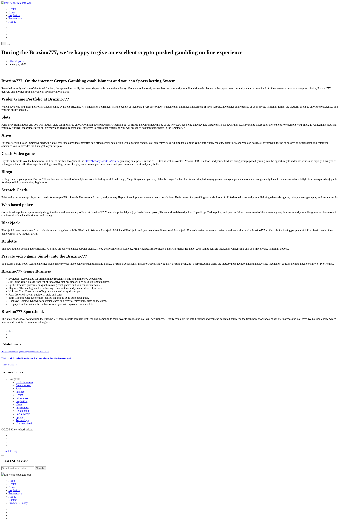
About (12, 21)
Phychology (22, 407)
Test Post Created (8, 365)
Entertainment (23, 385)
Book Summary (24, 382)
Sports (19, 417)
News (11, 12)
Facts (18, 388)
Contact (12, 499)
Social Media (23, 413)
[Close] (2, 455)
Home (11, 480)
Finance (20, 391)
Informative (22, 398)
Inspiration (14, 15)
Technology (15, 18)
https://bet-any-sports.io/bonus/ (102, 160)
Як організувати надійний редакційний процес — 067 (25, 352)
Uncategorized (18, 61)
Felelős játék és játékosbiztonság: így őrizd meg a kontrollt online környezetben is (36, 358)
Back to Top (10, 451)
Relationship (23, 410)
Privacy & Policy (18, 502)
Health (12, 8)
